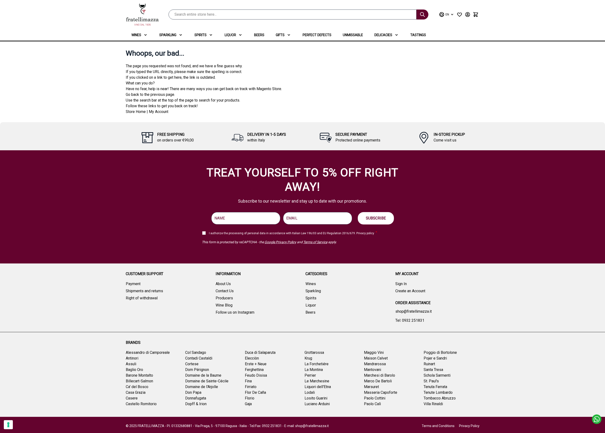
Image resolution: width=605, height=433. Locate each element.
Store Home (136, 111)
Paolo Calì (372, 404)
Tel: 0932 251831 (409, 320)
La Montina (314, 369)
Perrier (310, 375)
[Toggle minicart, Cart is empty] (475, 14)
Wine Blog (224, 305)
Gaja (248, 404)
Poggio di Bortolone (440, 352)
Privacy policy (365, 233)
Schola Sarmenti (437, 375)
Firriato (251, 386)
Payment (133, 284)
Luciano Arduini (317, 404)
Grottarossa (314, 352)
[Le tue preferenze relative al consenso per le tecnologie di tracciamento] (8, 424)
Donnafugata (195, 398)
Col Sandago (195, 352)
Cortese (191, 364)
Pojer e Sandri (435, 358)
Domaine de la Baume (203, 375)
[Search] (422, 14)
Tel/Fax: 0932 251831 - (266, 426)
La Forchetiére (317, 364)
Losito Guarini (316, 398)
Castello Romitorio (141, 404)
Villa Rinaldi (433, 404)
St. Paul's (431, 381)
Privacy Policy (469, 426)
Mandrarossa (375, 364)
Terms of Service (315, 242)
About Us (223, 284)
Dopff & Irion (196, 404)
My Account (158, 111)
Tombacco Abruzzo (440, 398)
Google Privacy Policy (280, 242)
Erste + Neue (255, 364)
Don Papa (193, 392)
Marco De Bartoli (378, 381)
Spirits (200, 35)
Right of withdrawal (142, 298)
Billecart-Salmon (139, 381)
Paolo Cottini (374, 398)
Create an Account (410, 291)
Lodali (310, 392)
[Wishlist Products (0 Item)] (459, 14)
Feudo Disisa (256, 375)
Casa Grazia (135, 392)
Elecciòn (252, 358)
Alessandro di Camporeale (148, 352)
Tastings (418, 35)
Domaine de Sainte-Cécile (206, 381)
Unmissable (353, 35)
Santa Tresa (433, 369)
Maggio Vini (374, 352)
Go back (132, 94)
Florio (249, 398)
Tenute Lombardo (438, 392)
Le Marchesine (317, 381)
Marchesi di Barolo (379, 375)
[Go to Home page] (142, 14)
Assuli (131, 364)
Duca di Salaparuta (260, 352)
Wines (136, 35)
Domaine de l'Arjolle (201, 386)
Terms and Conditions (438, 426)
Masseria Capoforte (380, 392)
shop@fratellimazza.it (413, 311)
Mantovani (372, 369)
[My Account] (467, 14)
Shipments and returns (144, 291)
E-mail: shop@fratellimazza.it (306, 426)
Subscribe (376, 218)
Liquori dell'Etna (318, 386)
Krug (308, 358)
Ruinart (429, 364)
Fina (248, 381)
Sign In (401, 284)
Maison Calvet (376, 358)
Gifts (280, 35)
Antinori (132, 358)
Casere (132, 398)
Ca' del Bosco (137, 386)
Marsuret (371, 386)
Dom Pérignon (197, 369)
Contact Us (225, 291)
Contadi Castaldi (198, 358)
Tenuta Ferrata (435, 386)
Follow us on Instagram (235, 312)
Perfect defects (317, 35)
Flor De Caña (255, 392)
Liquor (230, 35)
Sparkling (167, 35)
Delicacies (383, 35)
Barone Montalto (139, 375)
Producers (224, 298)
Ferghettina (254, 369)
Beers (259, 35)
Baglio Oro (134, 369)
